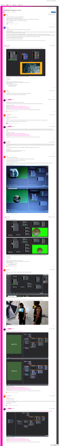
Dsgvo (50, 0)
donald (7, 14)
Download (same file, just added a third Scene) (45, 411)
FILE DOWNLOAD (20, 331)
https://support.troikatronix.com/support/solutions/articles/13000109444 (21, 108)
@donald (9, 45)
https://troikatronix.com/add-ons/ (13, 107)
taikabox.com (8, 149)
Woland (7, 99)
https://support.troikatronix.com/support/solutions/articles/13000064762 (19, 134)
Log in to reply (53, 12)
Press (48, 0)
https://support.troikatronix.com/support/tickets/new (18, 133)
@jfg (9, 269)
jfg (6, 45)
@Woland (10, 114)
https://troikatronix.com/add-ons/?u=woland (23, 107)
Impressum (54, 0)
